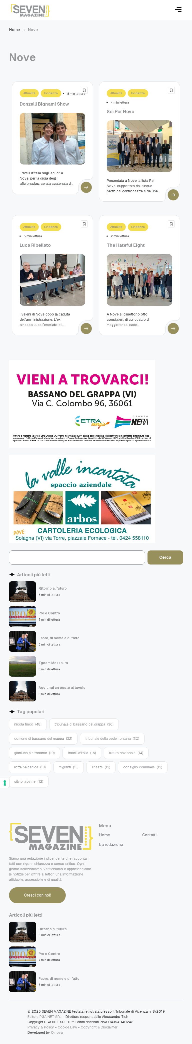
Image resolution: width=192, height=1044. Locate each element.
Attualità (29, 93)
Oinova (57, 1032)
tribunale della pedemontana (112, 738)
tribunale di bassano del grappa (84, 724)
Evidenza (51, 93)
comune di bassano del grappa (43, 738)
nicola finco (28, 724)
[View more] (86, 187)
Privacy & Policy (41, 1027)
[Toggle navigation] (178, 10)
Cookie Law (67, 1027)
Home (14, 29)
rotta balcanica (30, 767)
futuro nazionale (126, 753)
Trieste (101, 767)
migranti (68, 767)
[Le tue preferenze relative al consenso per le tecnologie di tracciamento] (5, 783)
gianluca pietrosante (34, 753)
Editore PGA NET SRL (45, 1016)
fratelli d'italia (82, 753)
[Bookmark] (84, 90)
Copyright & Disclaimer (99, 1027)
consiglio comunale (142, 767)
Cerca (165, 557)
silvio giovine (28, 781)
